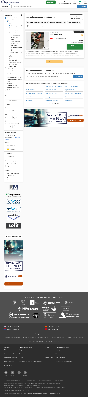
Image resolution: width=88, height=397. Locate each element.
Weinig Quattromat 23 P (58, 337)
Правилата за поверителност (34, 393)
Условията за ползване (49, 393)
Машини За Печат (51, 93)
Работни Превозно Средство (74, 97)
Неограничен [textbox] (10, 145)
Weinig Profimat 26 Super (36, 341)
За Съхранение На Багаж (34, 93)
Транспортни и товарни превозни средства (14, 76)
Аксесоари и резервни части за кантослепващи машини (16, 34)
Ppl (27, 86)
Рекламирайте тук (14, 236)
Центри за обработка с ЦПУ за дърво (15, 59)
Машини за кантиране (15, 23)
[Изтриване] (47, 23)
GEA (9, 104)
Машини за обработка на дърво (14, 19)
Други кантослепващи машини (15, 41)
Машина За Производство (53, 86)
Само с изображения (13, 173)
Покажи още (55, 103)
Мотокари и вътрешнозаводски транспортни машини (13, 86)
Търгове (10, 166)
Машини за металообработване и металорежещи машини (13, 70)
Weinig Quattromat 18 (52, 341)
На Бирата (48, 97)
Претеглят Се (69, 90)
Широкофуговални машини (12, 337)
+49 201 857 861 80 (13, 329)
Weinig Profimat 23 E (43, 337)
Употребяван (10, 156)
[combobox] (13, 145)
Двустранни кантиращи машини (16, 47)
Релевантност (76, 18)
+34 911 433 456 (53, 329)
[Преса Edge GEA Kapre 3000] (37, 41)
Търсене (82, 6)
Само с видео (11, 175)
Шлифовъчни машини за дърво (15, 63)
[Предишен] (27, 40)
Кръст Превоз (30, 97)
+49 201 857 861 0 (53, 327)
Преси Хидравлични (71, 86)
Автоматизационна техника (14, 80)
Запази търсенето (54, 62)
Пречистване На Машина (73, 93)
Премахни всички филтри (36, 26)
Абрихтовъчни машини (15, 56)
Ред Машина (69, 100)
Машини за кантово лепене (16, 29)
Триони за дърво (15, 52)
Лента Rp (29, 100)
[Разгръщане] (54, 57)
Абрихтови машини (28, 337)
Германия (12, 149)
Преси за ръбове (16, 26)
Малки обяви (11, 164)
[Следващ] (47, 40)
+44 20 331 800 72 (13, 327)
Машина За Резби (51, 90)
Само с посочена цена (12, 121)
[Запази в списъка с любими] (82, 35)
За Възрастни (30, 90)
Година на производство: (12, 123)
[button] (85, 2)
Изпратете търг (75, 120)
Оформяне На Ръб (51, 100)
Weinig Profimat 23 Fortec (75, 337)
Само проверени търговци (14, 178)
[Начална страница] (1, 10)
